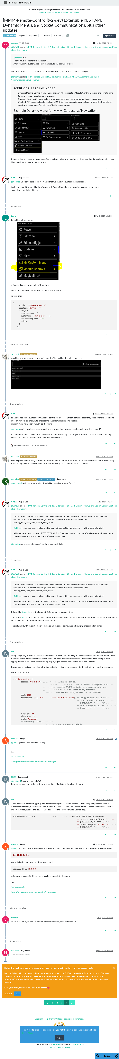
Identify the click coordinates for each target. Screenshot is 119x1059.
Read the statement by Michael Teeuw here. (59, 12)
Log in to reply (109, 36)
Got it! (59, 1038)
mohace (14, 43)
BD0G (13, 652)
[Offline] (6, 179)
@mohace (25, 178)
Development (11, 36)
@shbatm (26, 951)
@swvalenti (63, 479)
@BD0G (25, 739)
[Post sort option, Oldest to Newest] (98, 36)
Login (18, 993)
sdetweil (14, 739)
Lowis (13, 216)
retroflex (15, 479)
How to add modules (18, 757)
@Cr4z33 (25, 43)
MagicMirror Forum (20, 2)
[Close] (114, 968)
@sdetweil (24, 777)
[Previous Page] (47, 1002)
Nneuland (15, 951)
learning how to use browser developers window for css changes (33, 762)
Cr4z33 (14, 178)
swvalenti (15, 354)
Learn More (27, 1033)
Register (8, 993)
